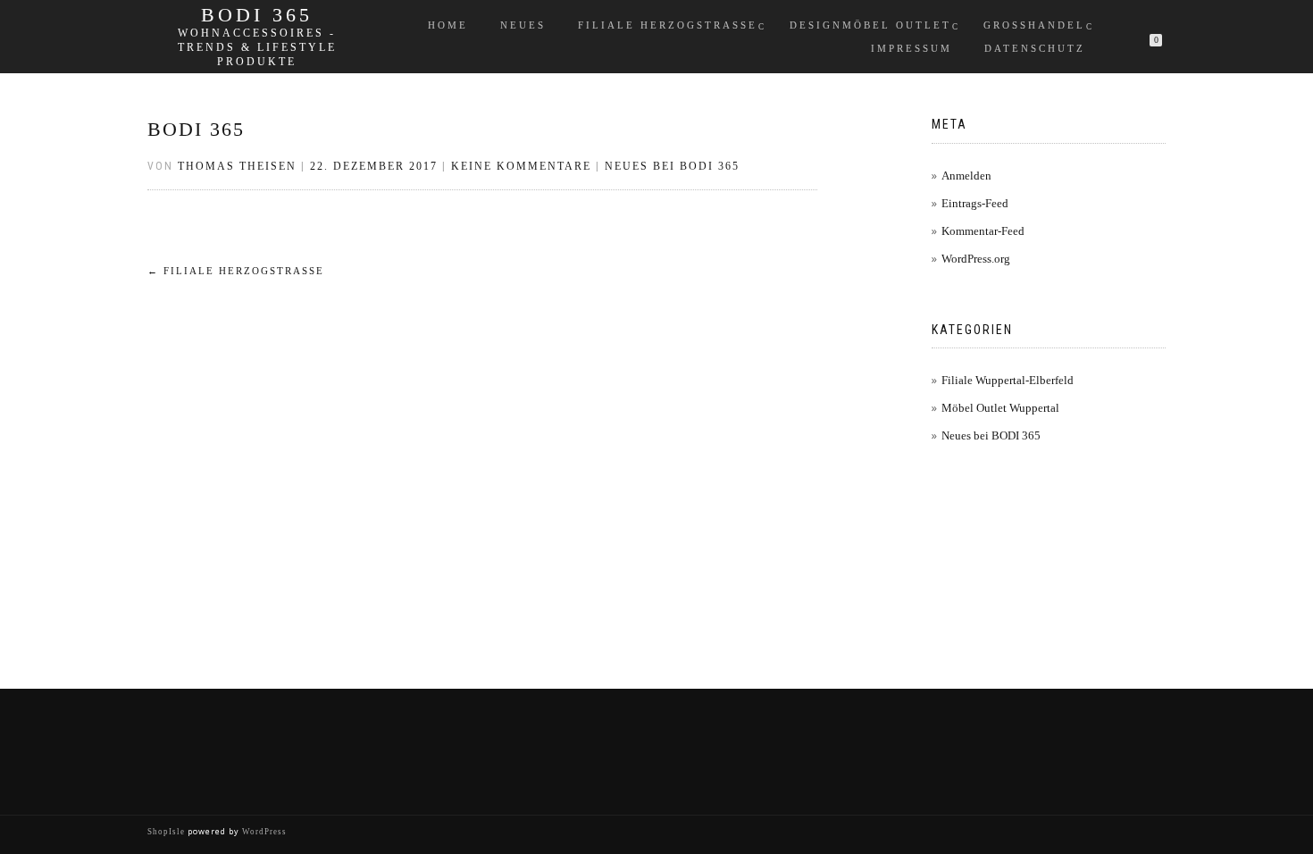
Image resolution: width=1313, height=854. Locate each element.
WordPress (263, 831)
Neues (523, 25)
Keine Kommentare (521, 166)
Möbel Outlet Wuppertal (1000, 407)
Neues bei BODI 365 (672, 166)
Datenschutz (1034, 48)
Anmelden (966, 175)
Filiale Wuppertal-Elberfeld (1007, 380)
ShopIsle (167, 831)
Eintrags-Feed (974, 203)
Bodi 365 (196, 129)
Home (448, 25)
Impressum (911, 48)
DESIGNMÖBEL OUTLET (870, 25)
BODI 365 (257, 15)
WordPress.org (975, 258)
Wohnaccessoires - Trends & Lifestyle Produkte (257, 47)
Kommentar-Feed (982, 231)
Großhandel (1034, 25)
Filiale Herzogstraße (667, 25)
